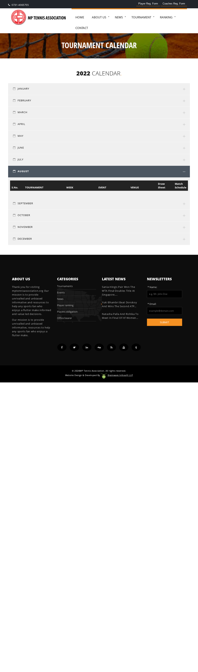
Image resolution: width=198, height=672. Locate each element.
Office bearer (64, 318)
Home (79, 17)
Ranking (166, 17)
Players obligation (67, 311)
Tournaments (65, 286)
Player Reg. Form (148, 3)
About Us (99, 17)
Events (61, 292)
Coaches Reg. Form (174, 3)
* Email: (152, 304)
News (119, 17)
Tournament (141, 17)
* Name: (152, 287)
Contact (81, 28)
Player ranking (65, 305)
